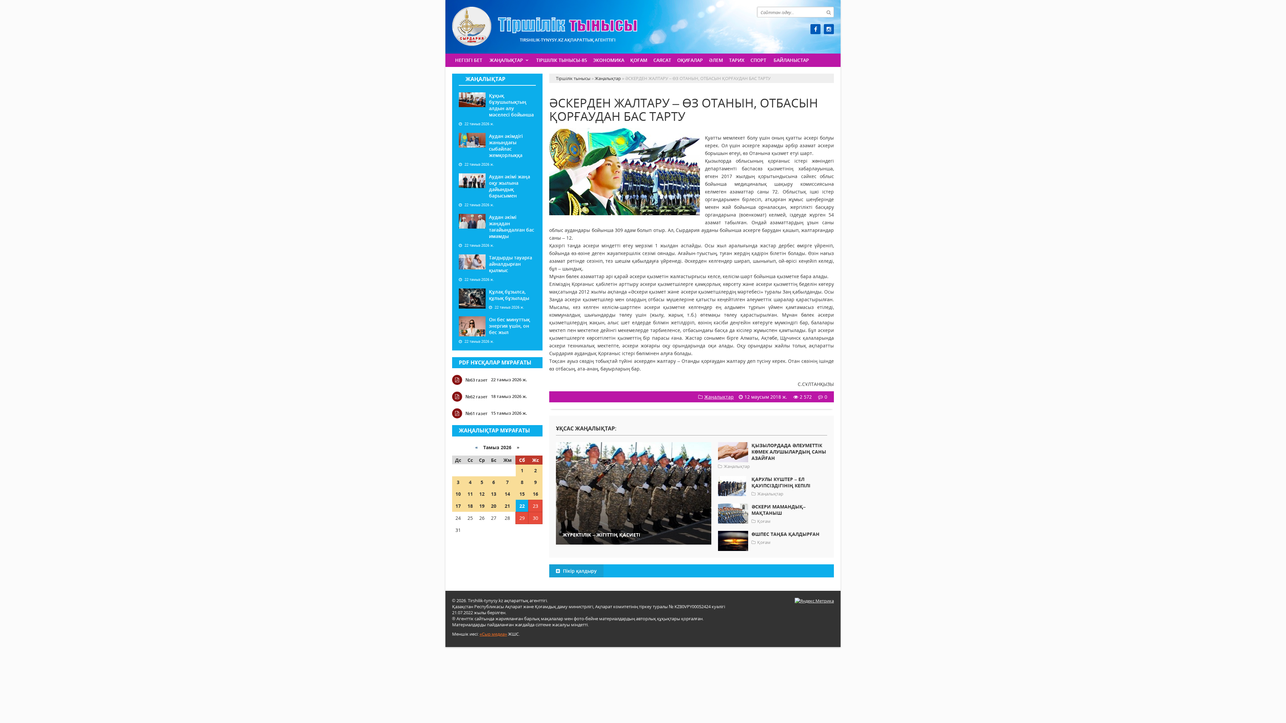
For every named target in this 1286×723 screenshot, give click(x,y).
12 (482, 494)
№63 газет (477, 380)
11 (470, 494)
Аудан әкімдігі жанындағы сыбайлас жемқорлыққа (506, 145)
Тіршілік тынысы (544, 26)
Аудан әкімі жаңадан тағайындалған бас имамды (511, 226)
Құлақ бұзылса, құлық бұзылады (509, 295)
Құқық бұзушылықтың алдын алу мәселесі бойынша (511, 105)
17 (458, 506)
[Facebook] (815, 29)
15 (522, 494)
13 (493, 494)
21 (507, 506)
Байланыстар (791, 60)
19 (482, 506)
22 (522, 506)
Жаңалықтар (506, 60)
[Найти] (829, 12)
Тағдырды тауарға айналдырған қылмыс (510, 263)
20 (493, 506)
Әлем (716, 60)
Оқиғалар (690, 60)
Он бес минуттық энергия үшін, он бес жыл (509, 325)
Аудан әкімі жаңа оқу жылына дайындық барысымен (509, 186)
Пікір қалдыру (579, 571)
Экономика (608, 60)
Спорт (758, 60)
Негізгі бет (468, 60)
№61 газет (477, 413)
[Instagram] (829, 29)
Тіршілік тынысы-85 (561, 60)
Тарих (736, 60)
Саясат (662, 60)
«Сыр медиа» (493, 634)
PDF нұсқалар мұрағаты (495, 362)
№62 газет (477, 397)
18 (470, 506)
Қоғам (638, 60)
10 (458, 494)
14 (507, 494)
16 (535, 494)
